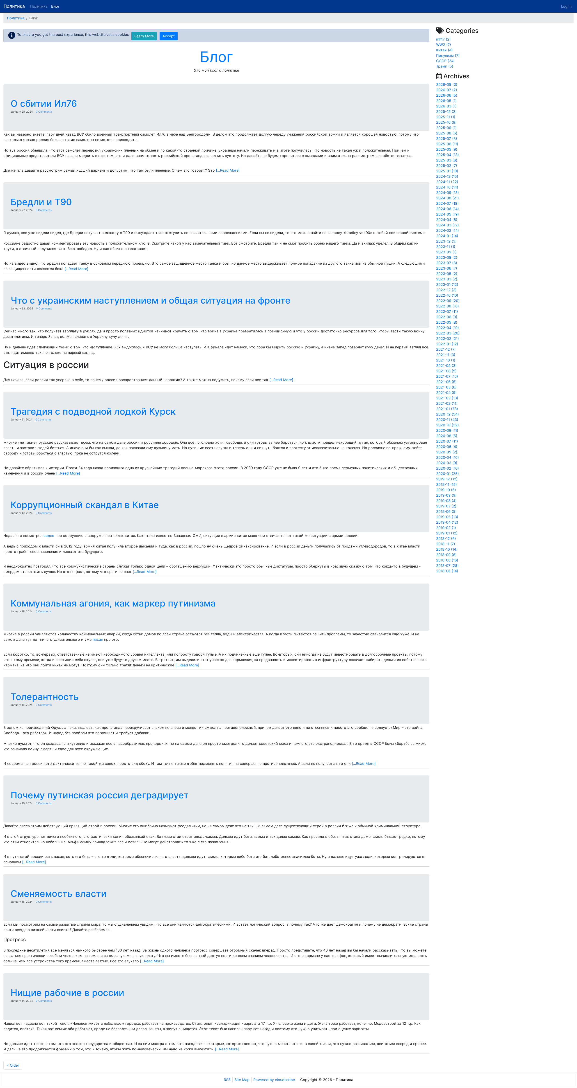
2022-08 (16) (447, 306)
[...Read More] (228, 170)
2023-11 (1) (445, 246)
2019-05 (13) (447, 517)
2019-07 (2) (446, 506)
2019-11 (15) (446, 484)
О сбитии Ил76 (44, 103)
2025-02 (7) (446, 165)
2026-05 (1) (446, 100)
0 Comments (44, 111)
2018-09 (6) (446, 554)
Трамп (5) (444, 66)
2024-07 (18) (447, 203)
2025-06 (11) (447, 144)
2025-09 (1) (446, 127)
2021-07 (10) (447, 376)
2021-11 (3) (445, 354)
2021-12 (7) (446, 349)
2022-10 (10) (447, 295)
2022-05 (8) (446, 322)
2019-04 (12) (447, 522)
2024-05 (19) (447, 214)
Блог (55, 6)
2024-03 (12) (447, 225)
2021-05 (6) (446, 387)
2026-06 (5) (446, 95)
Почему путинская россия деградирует (100, 795)
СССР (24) (445, 61)
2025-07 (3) (446, 138)
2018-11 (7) (445, 544)
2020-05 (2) (446, 452)
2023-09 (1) (446, 252)
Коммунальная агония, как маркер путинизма (113, 603)
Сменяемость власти (58, 893)
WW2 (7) (443, 44)
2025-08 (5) (446, 133)
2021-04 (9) (446, 392)
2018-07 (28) (447, 565)
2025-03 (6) (446, 160)
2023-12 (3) (446, 241)
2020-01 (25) (447, 473)
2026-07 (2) (446, 90)
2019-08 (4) (446, 500)
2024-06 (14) (447, 209)
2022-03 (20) (448, 333)
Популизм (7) (448, 55)
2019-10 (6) (446, 490)
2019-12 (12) (447, 479)
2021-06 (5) (446, 381)
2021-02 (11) (447, 403)
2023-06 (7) (446, 268)
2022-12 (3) (446, 290)
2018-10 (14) (447, 549)
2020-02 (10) (447, 468)
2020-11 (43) (447, 419)
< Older (12, 1065)
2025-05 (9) (446, 149)
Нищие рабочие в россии (67, 992)
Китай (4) (444, 50)
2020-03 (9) (446, 463)
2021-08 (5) (446, 371)
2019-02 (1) (446, 527)
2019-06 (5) (446, 511)
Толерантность (45, 696)
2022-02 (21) (447, 338)
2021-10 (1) (445, 360)
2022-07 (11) (447, 311)
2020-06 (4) (446, 446)
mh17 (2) (443, 39)
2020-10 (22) (447, 425)
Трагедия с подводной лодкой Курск (93, 411)
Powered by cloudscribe (274, 1079)
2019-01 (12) (447, 533)
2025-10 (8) (446, 122)
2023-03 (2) (446, 279)
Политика (14, 6)
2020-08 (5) (446, 436)
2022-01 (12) (447, 344)
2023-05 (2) (446, 273)
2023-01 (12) (447, 284)
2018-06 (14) (447, 571)
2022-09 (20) (448, 300)
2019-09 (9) (446, 495)
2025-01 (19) (447, 171)
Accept (169, 36)
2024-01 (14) (447, 236)
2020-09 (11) (447, 430)
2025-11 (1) (445, 117)
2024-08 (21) (447, 198)
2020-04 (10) (447, 457)
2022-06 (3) (446, 317)
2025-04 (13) (447, 154)
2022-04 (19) (447, 327)
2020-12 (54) (447, 414)
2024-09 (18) (447, 192)
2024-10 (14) (447, 187)
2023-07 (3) (446, 263)
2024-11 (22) (447, 181)
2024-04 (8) (446, 219)
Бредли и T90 (41, 201)
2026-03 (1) (446, 106)
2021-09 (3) (446, 365)
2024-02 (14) (447, 230)
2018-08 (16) (447, 560)
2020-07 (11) (447, 441)
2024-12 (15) (447, 176)
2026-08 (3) (446, 84)
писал (98, 639)
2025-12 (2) (446, 111)
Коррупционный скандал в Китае (85, 504)
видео (49, 535)
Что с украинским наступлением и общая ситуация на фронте (151, 300)
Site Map (242, 1079)
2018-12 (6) (446, 538)
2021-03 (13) (447, 398)
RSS (227, 1079)
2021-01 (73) (447, 409)
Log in (566, 6)
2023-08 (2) (446, 257)
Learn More (144, 36)
